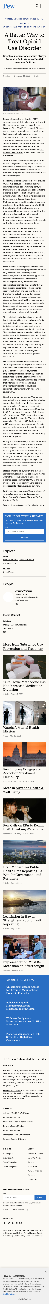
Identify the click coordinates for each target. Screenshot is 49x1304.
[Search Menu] (37, 6)
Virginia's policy (16, 281)
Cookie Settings (24, 1299)
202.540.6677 (9, 628)
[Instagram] (8, 1223)
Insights (7, 1149)
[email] (16, 603)
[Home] (24, 1059)
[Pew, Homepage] (9, 6)
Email (6, 527)
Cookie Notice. (9, 1294)
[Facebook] (4, 1223)
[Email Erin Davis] (4, 631)
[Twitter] (17, 1223)
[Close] (46, 1272)
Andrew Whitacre (23, 590)
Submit (24, 538)
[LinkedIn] (13, 1223)
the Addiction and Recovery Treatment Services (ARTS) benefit (24, 367)
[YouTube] (20, 1223)
